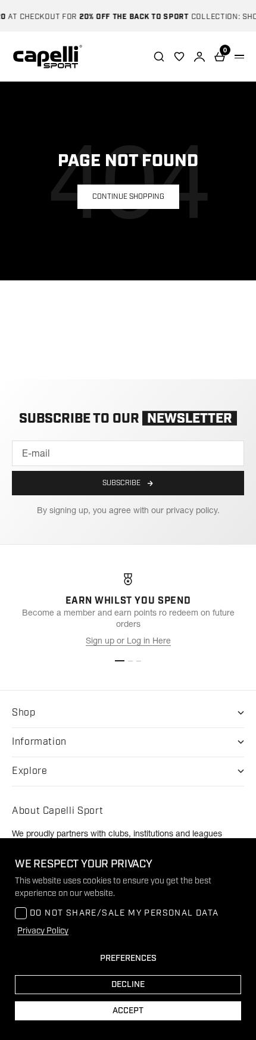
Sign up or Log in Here (128, 640)
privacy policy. (193, 510)
